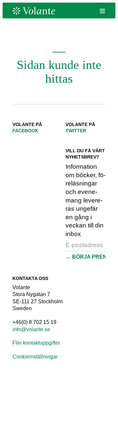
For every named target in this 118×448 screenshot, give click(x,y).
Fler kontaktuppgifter (36, 343)
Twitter (76, 130)
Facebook (25, 130)
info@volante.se (31, 329)
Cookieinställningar (35, 356)
